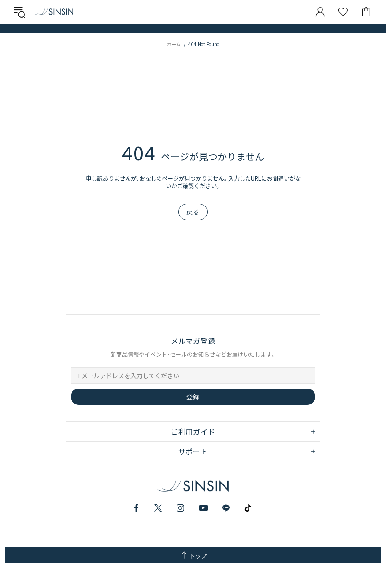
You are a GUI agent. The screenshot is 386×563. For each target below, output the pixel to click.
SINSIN (54, 11)
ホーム (174, 44)
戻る (192, 211)
